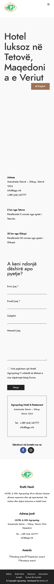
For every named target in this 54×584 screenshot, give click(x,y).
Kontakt (19, 577)
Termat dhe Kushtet (33, 577)
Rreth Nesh (19, 574)
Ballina (9, 574)
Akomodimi (43, 574)
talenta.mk (43, 581)
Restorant (31, 574)
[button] (40, 86)
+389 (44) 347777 (16, 195)
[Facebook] (23, 450)
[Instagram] (31, 450)
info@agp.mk (27, 538)
